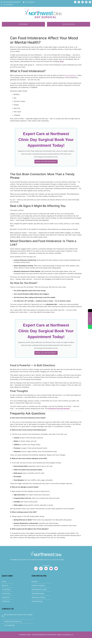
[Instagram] (75, 2)
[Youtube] (86, 2)
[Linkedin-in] (82, 2)
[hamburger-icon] (88, 10)
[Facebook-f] (79, 2)
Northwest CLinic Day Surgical (59, 408)
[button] (11, 11)
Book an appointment (46, 161)
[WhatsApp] (90, 327)
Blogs (62, 61)
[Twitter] (90, 2)
